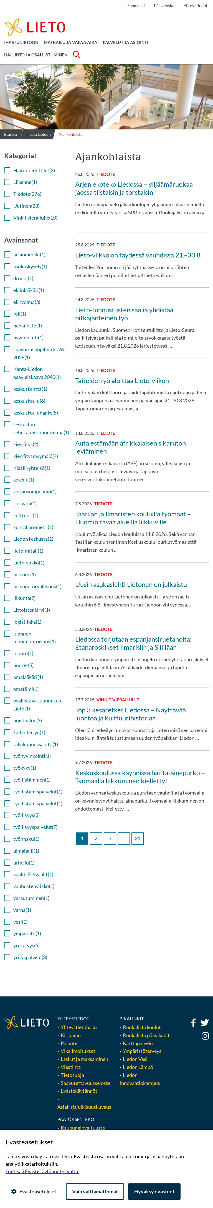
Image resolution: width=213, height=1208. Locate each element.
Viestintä (71, 1067)
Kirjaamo (71, 1035)
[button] (29, 170)
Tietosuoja (72, 1075)
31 (137, 838)
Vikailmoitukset (78, 1051)
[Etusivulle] (34, 27)
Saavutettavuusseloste (85, 1083)
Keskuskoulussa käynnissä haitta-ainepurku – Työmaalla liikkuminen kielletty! (140, 777)
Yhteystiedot (195, 5)
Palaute (69, 1043)
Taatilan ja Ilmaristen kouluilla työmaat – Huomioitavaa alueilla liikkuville (133, 518)
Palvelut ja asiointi (125, 42)
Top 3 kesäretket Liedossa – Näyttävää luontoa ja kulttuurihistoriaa (130, 714)
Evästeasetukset (37, 1191)
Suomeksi (136, 5)
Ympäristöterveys (142, 1051)
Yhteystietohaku (79, 1027)
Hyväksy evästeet (154, 1191)
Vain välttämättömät (95, 1191)
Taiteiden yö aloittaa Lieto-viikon (122, 380)
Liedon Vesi (135, 1059)
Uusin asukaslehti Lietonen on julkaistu (131, 584)
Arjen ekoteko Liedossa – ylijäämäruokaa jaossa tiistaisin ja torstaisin (134, 188)
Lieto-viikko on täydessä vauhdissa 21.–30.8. (138, 255)
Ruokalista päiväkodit (146, 1035)
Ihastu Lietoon (21, 42)
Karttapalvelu (138, 1043)
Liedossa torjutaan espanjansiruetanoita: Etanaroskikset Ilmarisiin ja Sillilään (133, 643)
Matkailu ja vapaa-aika (70, 42)
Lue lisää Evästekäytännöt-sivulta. (42, 1171)
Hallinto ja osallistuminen (35, 54)
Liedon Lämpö (138, 1067)
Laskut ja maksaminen (84, 1059)
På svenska (164, 5)
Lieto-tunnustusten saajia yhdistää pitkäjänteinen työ (124, 314)
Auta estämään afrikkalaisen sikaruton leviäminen (130, 447)
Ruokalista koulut (142, 1027)
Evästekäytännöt (79, 1091)
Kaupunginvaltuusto (83, 1128)
